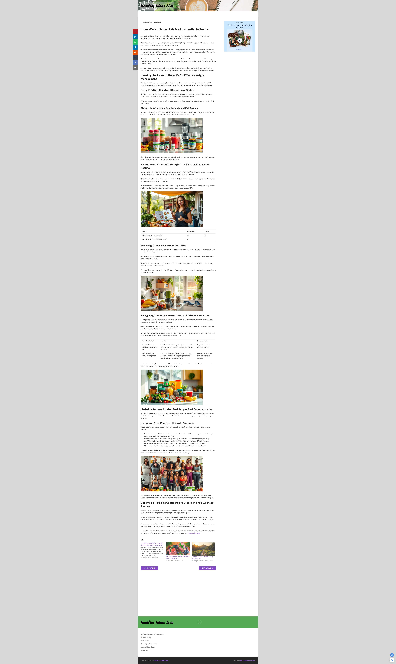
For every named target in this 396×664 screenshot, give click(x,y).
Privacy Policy (146, 637)
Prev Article (150, 568)
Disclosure (145, 641)
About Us (144, 650)
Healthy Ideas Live (157, 6)
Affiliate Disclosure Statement (152, 634)
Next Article (207, 568)
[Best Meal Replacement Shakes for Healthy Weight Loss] (178, 548)
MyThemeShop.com (247, 660)
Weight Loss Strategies (152, 22)
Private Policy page (193, 533)
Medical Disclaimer (148, 647)
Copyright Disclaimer (149, 644)
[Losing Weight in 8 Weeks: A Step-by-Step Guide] (203, 549)
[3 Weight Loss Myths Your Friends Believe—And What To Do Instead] (153, 550)
